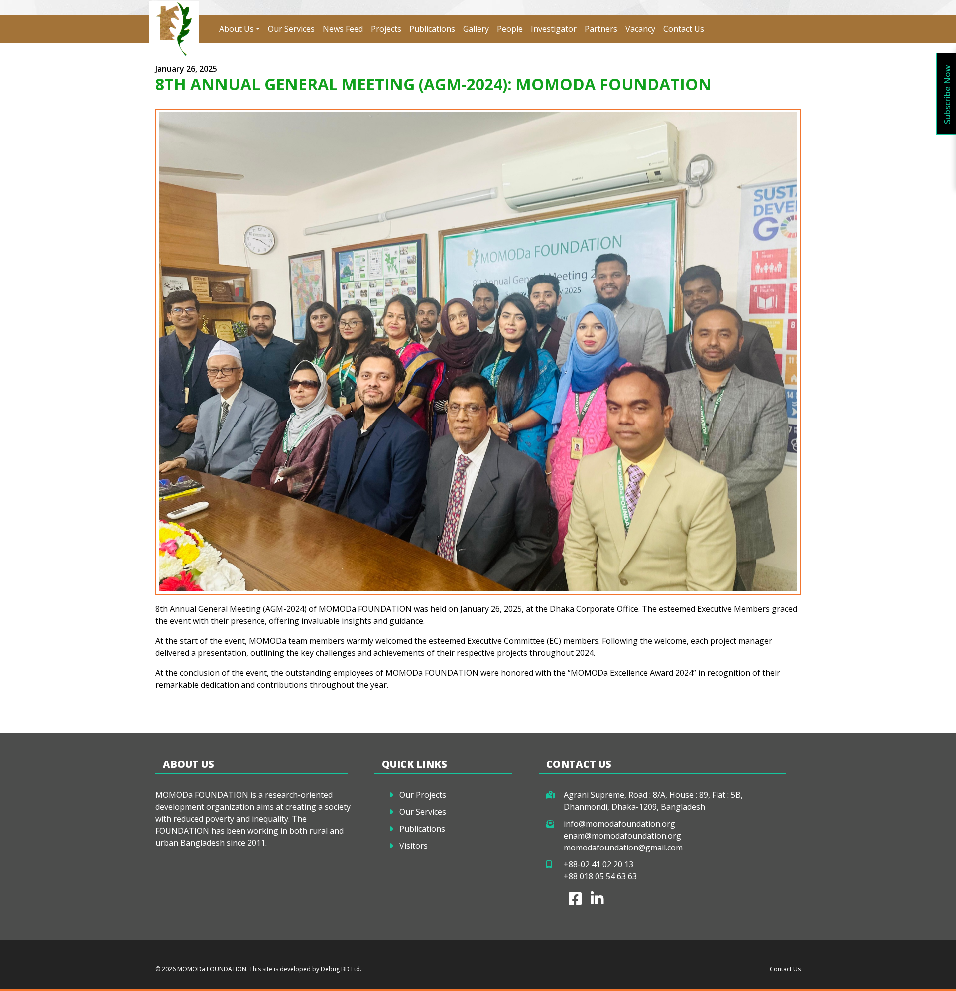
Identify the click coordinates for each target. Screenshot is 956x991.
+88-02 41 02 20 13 (598, 864)
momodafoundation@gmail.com (623, 847)
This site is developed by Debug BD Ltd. (304, 969)
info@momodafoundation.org (619, 823)
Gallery (476, 28)
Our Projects (422, 794)
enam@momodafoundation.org (622, 835)
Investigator (554, 28)
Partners (601, 28)
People (510, 28)
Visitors (413, 845)
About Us (236, 28)
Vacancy (640, 28)
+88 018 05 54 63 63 (600, 876)
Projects (386, 28)
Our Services (291, 28)
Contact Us (683, 28)
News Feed (343, 28)
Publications (432, 28)
